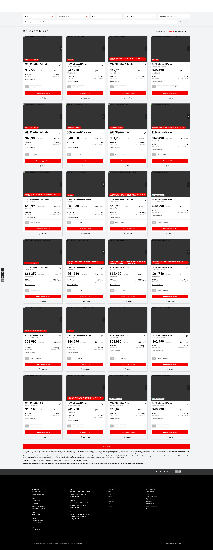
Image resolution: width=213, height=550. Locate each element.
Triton (147, 494)
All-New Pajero (150, 489)
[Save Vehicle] (60, 65)
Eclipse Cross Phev (151, 506)
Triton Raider (150, 491)
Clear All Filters (185, 22)
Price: (94, 16)
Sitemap (79, 543)
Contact (110, 506)
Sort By (171, 31)
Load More (106, 446)
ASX (147, 508)
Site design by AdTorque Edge (173, 543)
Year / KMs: (129, 16)
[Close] (2, 280)
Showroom (111, 489)
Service (110, 496)
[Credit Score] (2, 273)
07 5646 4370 (36, 529)
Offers (109, 494)
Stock (109, 491)
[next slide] (61, 48)
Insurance (111, 501)
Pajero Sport (150, 499)
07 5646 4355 (36, 500)
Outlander (149, 501)
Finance (110, 499)
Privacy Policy (73, 543)
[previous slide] (24, 48)
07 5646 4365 (36, 515)
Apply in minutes (43, 93)
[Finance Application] (2, 276)
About (109, 503)
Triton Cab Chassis (151, 496)
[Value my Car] (2, 269)
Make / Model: (63, 16)
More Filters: (163, 16)
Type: (26, 16)
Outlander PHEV (151, 503)
